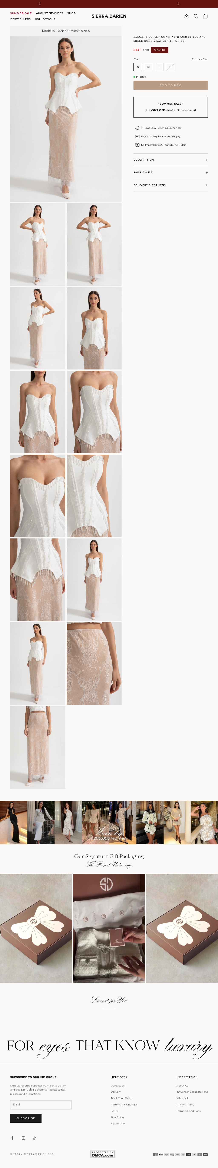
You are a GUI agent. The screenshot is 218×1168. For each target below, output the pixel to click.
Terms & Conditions (188, 1110)
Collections (45, 19)
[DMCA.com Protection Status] (103, 1154)
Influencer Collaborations (192, 1091)
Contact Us (118, 1085)
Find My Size (200, 59)
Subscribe (25, 1118)
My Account (118, 1123)
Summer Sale (21, 13)
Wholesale (182, 1098)
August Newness (49, 13)
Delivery (116, 1091)
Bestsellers (20, 19)
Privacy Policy (185, 1104)
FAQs (114, 1110)
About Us (182, 1085)
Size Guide (117, 1117)
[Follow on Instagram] (23, 1138)
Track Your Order (121, 1098)
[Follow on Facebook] (12, 1138)
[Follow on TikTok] (34, 1138)
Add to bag (171, 85)
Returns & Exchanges (124, 1104)
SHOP (71, 13)
